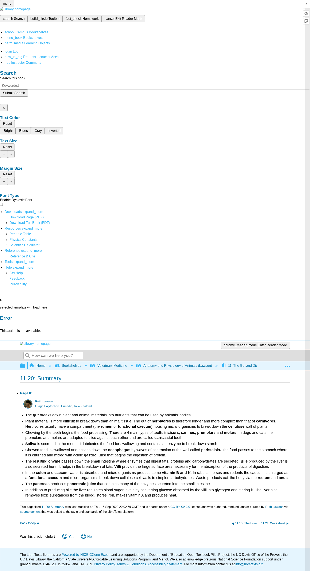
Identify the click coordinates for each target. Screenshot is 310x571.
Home (41, 365)
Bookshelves (71, 365)
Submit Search (14, 93)
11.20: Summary (53, 507)
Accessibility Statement (164, 564)
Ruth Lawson (44, 401)
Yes (71, 537)
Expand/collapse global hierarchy (25, 366)
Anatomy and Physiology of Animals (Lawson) (178, 365)
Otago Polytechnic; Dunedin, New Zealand (63, 406)
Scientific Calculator (24, 245)
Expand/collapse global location (287, 364)
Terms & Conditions (131, 564)
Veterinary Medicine (112, 365)
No (89, 537)
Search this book (12, 78)
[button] (16, 278)
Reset (7, 123)
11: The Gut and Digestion (247, 365)
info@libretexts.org (249, 564)
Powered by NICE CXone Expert (86, 554)
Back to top (28, 523)
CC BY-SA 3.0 (180, 507)
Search (27, 355)
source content (30, 511)
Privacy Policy (104, 564)
